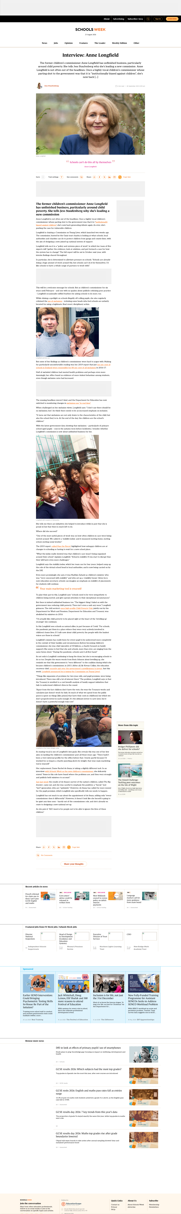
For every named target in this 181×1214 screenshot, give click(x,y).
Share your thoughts (73, 864)
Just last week (42, 782)
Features (83, 43)
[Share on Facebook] (99, 177)
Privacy (114, 1207)
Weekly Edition (119, 43)
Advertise (131, 1207)
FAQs (113, 1210)
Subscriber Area (135, 19)
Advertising (118, 19)
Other (136, 43)
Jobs (56, 43)
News (44, 43)
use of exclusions (55, 301)
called (61, 546)
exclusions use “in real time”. (79, 403)
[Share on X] (104, 177)
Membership (154, 1205)
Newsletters (154, 1207)
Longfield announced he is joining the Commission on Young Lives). (71, 672)
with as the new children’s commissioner (69, 771)
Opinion (69, 43)
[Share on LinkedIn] (109, 177)
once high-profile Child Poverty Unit (77, 608)
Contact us (115, 1205)
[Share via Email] (114, 177)
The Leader (99, 43)
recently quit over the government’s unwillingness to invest (76, 668)
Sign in (158, 19)
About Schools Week (136, 1205)
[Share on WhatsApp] (94, 177)
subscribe (172, 19)
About (107, 19)
